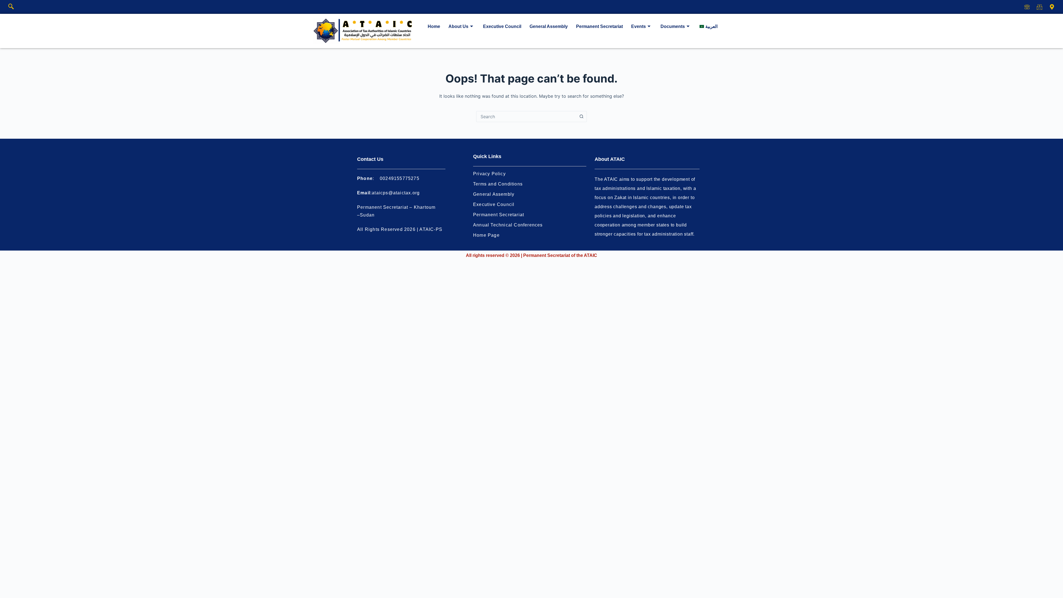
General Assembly (549, 26)
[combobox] (526, 116)
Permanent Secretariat (599, 26)
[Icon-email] (1039, 6)
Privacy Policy (489, 173)
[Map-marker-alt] (1051, 6)
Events (638, 26)
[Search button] (581, 116)
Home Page (486, 235)
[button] (11, 6)
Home (434, 26)
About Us (458, 26)
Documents (672, 26)
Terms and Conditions (498, 184)
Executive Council (502, 26)
